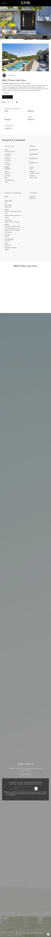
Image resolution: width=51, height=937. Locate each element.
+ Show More (6, 93)
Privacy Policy (13, 794)
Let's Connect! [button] (25, 774)
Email (16, 788)
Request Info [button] (7, 97)
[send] (36, 788)
